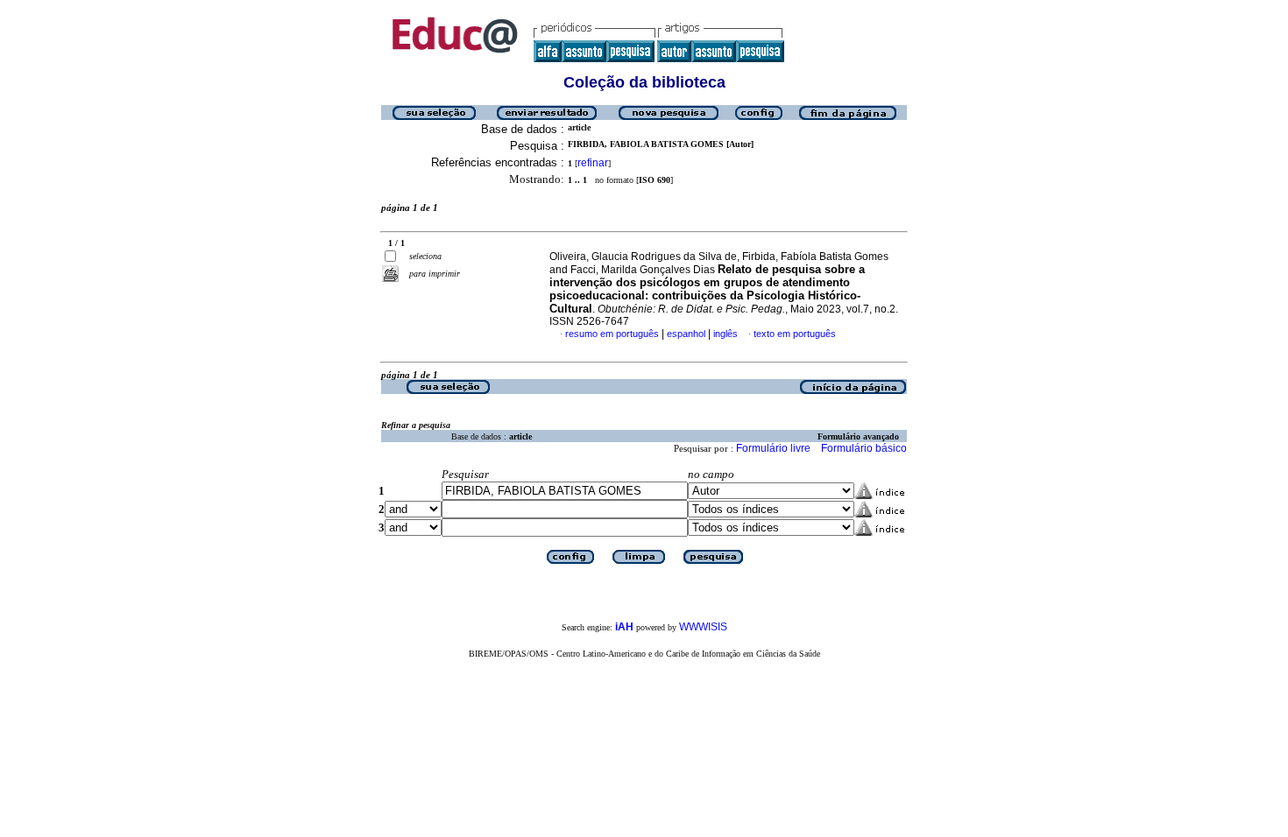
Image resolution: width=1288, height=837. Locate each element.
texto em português (795, 333)
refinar (592, 163)
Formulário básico (864, 448)
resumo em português (612, 333)
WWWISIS (703, 627)
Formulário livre (773, 448)
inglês (725, 333)
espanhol (686, 333)
